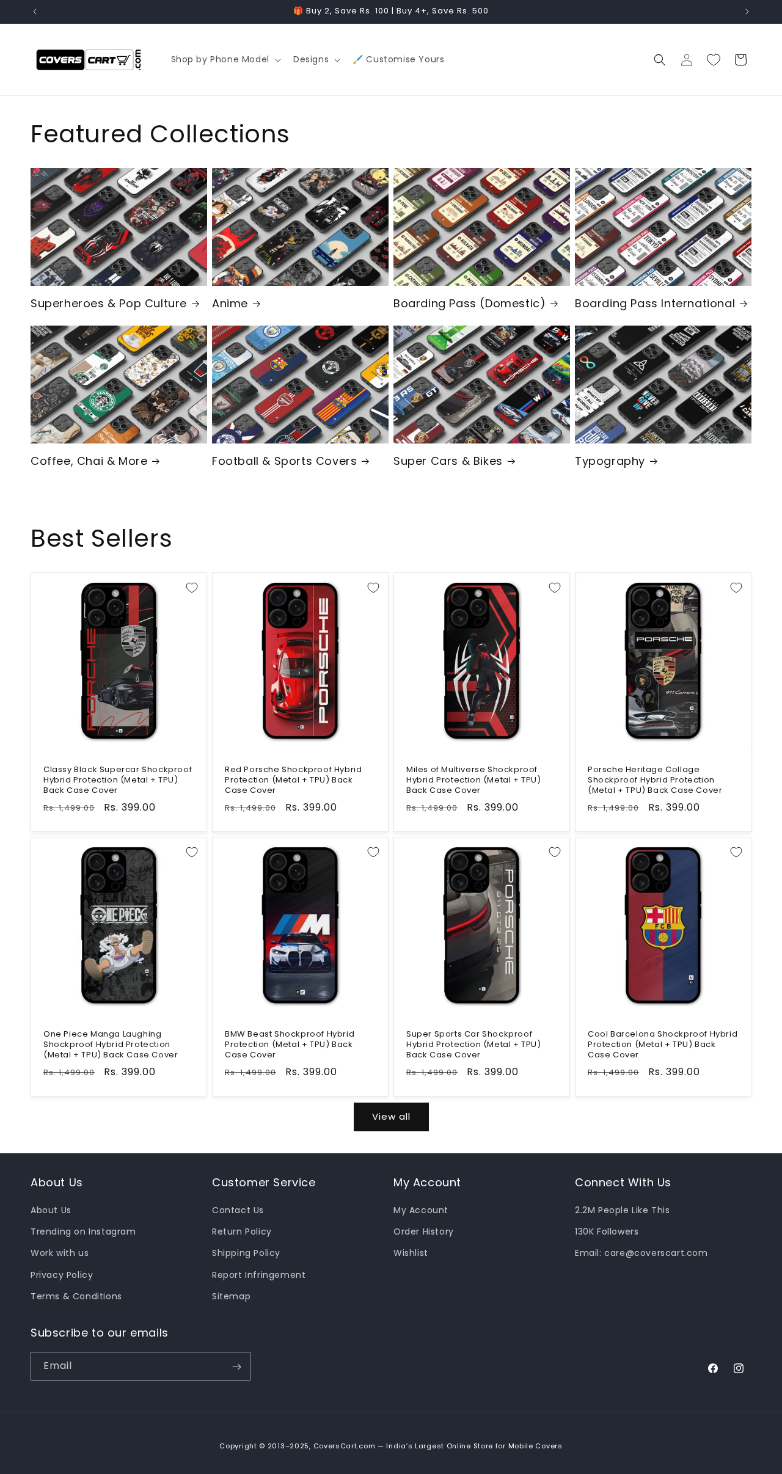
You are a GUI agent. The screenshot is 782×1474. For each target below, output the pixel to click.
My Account (420, 1210)
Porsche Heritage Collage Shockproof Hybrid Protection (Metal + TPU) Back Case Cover (655, 780)
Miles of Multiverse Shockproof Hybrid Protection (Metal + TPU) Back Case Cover (473, 780)
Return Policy (242, 1231)
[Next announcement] (747, 11)
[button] (225, 59)
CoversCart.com (344, 1446)
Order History (423, 1231)
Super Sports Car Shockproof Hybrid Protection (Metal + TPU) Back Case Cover (473, 1044)
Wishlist (410, 1253)
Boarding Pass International (655, 303)
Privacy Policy (62, 1275)
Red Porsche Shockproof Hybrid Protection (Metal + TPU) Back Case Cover (293, 780)
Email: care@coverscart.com (641, 1253)
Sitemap (231, 1296)
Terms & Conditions (76, 1296)
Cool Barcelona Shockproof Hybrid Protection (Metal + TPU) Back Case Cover (662, 1044)
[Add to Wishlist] (191, 587)
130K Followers (606, 1231)
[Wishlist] (713, 59)
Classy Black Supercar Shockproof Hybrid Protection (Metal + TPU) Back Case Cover (117, 780)
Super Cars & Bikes (448, 461)
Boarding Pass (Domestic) (469, 303)
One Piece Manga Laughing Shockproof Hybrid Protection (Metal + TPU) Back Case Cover (110, 1044)
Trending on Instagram (83, 1231)
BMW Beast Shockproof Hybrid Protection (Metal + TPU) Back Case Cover (289, 1044)
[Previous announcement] (34, 11)
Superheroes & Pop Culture (109, 303)
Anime (230, 303)
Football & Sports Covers (284, 461)
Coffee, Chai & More (89, 461)
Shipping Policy (246, 1253)
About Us (51, 1210)
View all (391, 1116)
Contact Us (238, 1210)
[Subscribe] (236, 1366)
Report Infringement (258, 1275)
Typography (610, 461)
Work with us (60, 1253)
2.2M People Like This (622, 1210)
